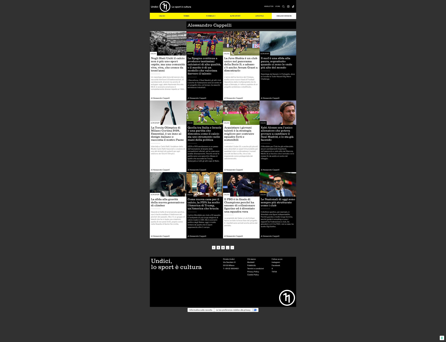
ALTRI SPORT (235, 16)
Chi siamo (251, 259)
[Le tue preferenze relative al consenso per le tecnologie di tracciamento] (442, 338)
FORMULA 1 (210, 16)
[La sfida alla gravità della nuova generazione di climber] (168, 205)
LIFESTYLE (259, 16)
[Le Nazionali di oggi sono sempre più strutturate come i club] (278, 205)
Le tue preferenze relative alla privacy (233, 310)
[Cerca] (283, 6)
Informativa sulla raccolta (200, 310)
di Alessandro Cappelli (160, 98)
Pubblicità (251, 265)
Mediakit (250, 262)
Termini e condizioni (255, 268)
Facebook (276, 265)
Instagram (276, 262)
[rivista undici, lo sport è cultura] (171, 6)
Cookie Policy (253, 275)
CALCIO (162, 16)
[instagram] (288, 6)
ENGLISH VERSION (284, 16)
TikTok (274, 272)
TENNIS (186, 16)
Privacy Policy (253, 272)
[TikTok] (293, 6)
